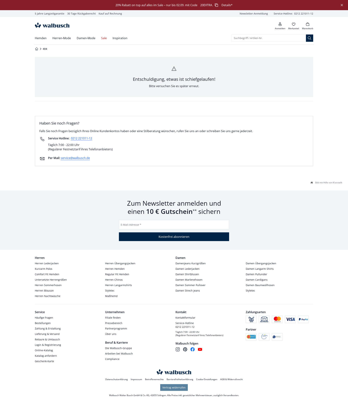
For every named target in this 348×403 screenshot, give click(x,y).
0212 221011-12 (81, 138)
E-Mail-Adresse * (131, 224)
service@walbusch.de (75, 158)
